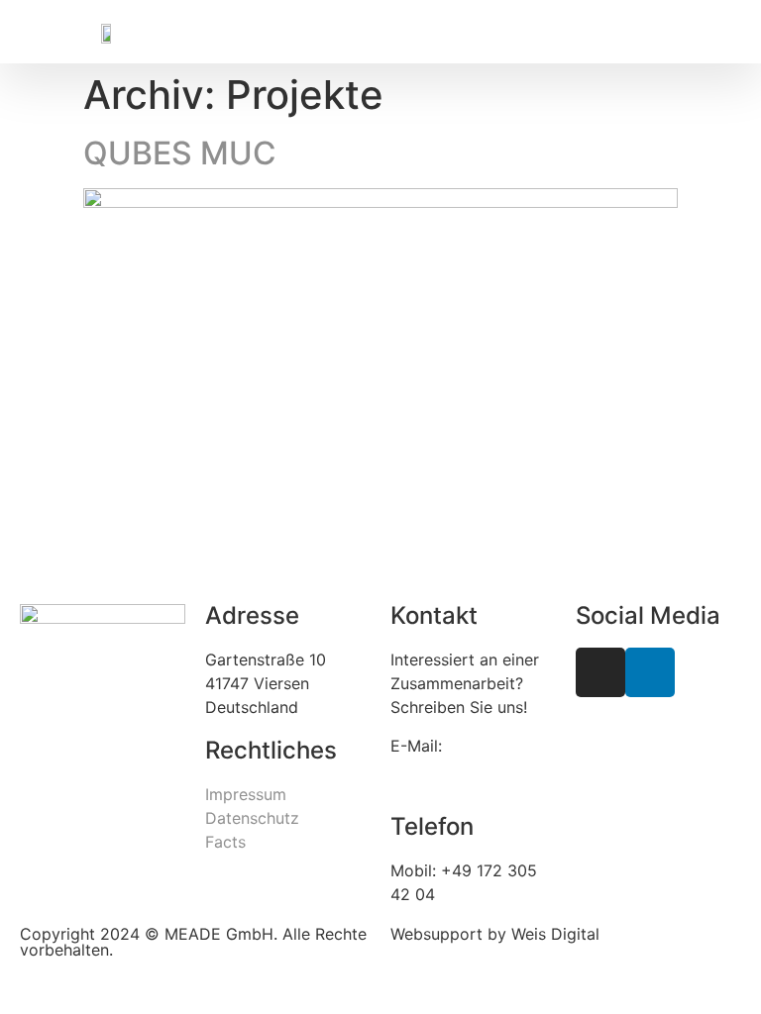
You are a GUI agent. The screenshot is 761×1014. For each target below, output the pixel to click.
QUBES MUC (179, 153)
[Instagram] (600, 672)
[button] (481, 11)
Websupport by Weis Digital (494, 934)
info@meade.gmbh (460, 769)
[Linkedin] (650, 672)
